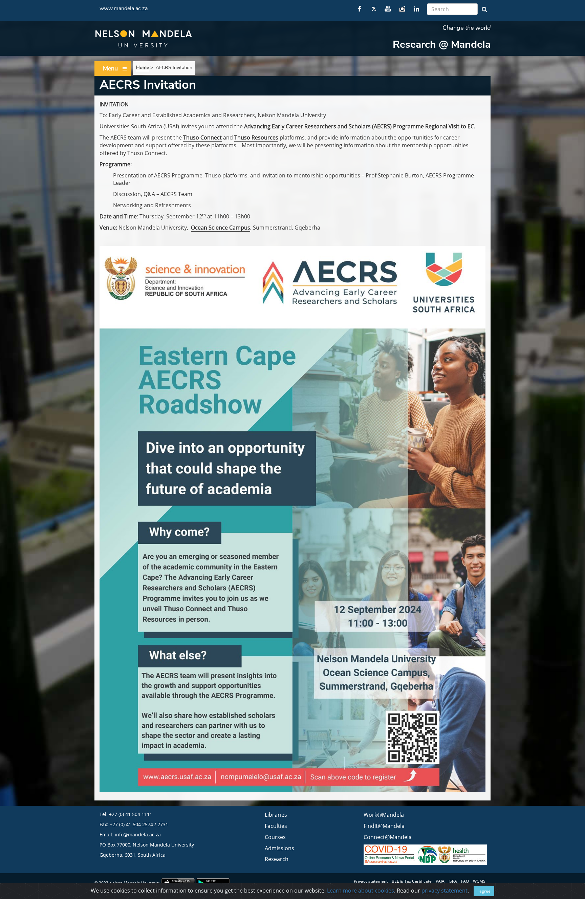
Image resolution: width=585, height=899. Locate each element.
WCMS (479, 881)
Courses (275, 837)
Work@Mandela (384, 814)
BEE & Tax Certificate (412, 881)
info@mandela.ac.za (138, 834)
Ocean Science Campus (220, 227)
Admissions (279, 848)
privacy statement (444, 890)
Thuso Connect (202, 137)
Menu (110, 68)
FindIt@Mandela (384, 826)
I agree (484, 891)
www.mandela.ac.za (124, 8)
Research (276, 859)
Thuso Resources (256, 137)
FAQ (465, 881)
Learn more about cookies (360, 890)
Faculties (276, 826)
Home (142, 67)
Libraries (276, 814)
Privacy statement (371, 881)
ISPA (453, 881)
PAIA (440, 881)
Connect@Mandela (388, 837)
